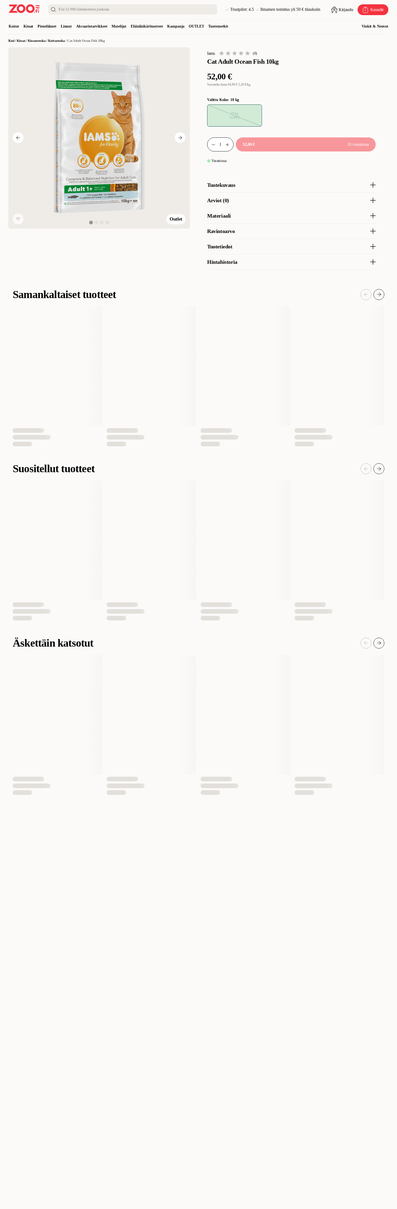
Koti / (12, 41)
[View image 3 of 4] (102, 222)
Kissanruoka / (38, 41)
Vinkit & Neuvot (375, 26)
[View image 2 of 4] (96, 222)
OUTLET (196, 26)
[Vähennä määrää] (211, 144)
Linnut (66, 26)
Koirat (14, 26)
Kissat (28, 26)
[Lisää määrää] (229, 144)
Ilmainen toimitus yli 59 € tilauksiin (290, 9)
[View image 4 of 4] (107, 222)
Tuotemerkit (218, 26)
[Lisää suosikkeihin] (18, 218)
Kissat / (22, 41)
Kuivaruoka (56, 41)
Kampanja (175, 26)
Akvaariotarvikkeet (91, 26)
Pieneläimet (47, 26)
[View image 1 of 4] (91, 222)
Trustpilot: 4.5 (242, 9)
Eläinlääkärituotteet (147, 26)
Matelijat (119, 26)
